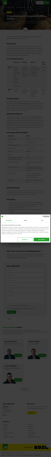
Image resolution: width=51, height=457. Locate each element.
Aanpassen (24, 239)
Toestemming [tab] (9, 220)
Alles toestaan (41, 239)
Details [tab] (25, 220)
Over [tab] (42, 220)
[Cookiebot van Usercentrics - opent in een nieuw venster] (43, 217)
